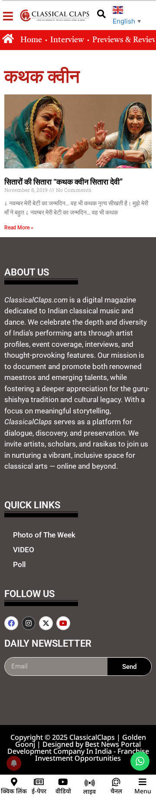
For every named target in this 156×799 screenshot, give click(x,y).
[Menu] (142, 782)
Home (31, 40)
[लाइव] (89, 783)
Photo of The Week (44, 534)
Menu (142, 791)
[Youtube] (63, 623)
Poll (19, 564)
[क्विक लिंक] (14, 782)
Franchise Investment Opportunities (92, 754)
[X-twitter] (46, 623)
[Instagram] (29, 623)
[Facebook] (11, 623)
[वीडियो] (63, 782)
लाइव (89, 791)
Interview (67, 40)
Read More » (18, 228)
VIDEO (23, 549)
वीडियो (63, 791)
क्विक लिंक (14, 791)
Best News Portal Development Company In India (74, 747)
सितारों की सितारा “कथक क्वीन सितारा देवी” (63, 181)
